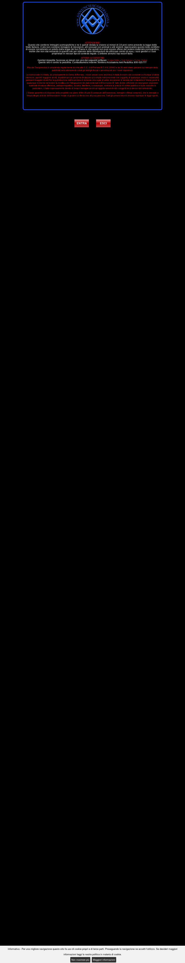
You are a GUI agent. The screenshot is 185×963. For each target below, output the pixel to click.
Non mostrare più (80, 959)
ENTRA (82, 123)
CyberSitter (113, 60)
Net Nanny (126, 60)
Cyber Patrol (140, 60)
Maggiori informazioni (104, 959)
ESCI (103, 123)
